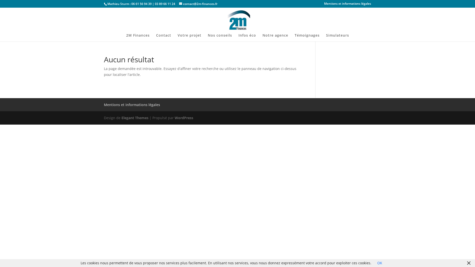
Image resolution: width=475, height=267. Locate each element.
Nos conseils (220, 36)
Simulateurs (337, 36)
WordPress (184, 117)
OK (379, 263)
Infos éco (247, 36)
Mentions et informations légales (347, 4)
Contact (163, 36)
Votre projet (189, 36)
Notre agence (275, 36)
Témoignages (307, 36)
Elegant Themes (134, 117)
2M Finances (138, 36)
